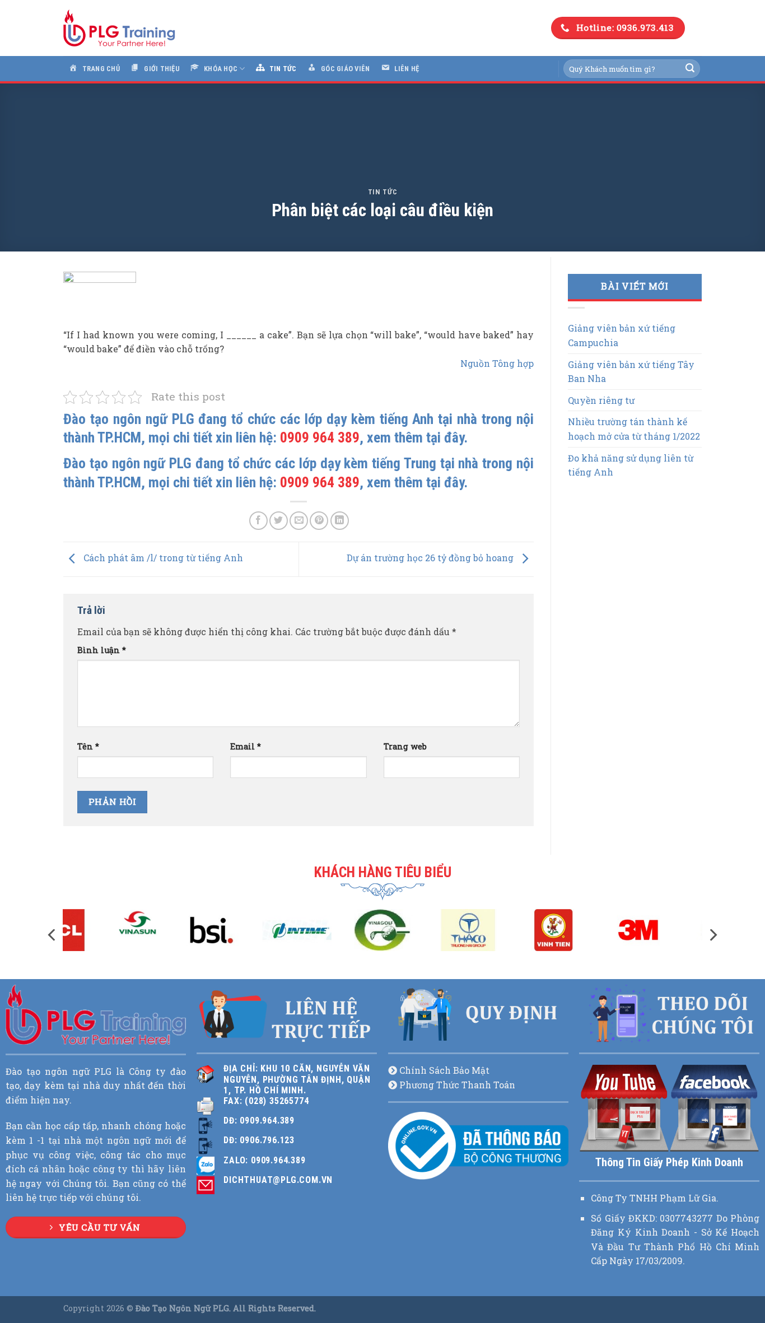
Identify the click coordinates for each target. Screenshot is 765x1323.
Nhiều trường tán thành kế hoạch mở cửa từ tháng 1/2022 (634, 429)
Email (245, 746)
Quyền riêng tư (601, 400)
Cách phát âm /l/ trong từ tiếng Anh (162, 558)
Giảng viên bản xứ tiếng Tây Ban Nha (631, 371)
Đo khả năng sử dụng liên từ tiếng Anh (630, 465)
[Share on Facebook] (258, 520)
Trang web (405, 746)
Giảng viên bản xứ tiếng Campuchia (621, 335)
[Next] (712, 935)
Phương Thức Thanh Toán (457, 1085)
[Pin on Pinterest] (319, 520)
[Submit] (689, 68)
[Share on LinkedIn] (339, 520)
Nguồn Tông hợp (497, 363)
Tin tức (383, 192)
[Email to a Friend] (299, 520)
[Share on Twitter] (278, 520)
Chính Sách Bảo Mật (444, 1070)
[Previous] (53, 935)
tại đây (445, 437)
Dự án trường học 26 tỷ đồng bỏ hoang (431, 558)
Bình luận (101, 650)
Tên (88, 746)
